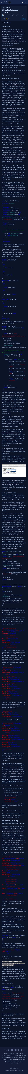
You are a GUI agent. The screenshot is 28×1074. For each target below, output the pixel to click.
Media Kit (4, 1055)
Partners (8, 1055)
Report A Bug (5, 1057)
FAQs (9, 1057)
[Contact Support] (24, 1050)
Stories (24, 1057)
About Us (6, 1053)
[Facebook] (4, 1050)
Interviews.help (8, 1061)
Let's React (15, 1059)
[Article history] (12, 15)
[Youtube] (12, 1050)
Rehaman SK (7, 15)
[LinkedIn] (9, 1050)
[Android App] (18, 1050)
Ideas (25, 1055)
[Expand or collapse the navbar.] (2, 2)
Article (23, 18)
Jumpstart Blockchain (18, 1061)
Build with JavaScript (14, 1063)
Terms (23, 1053)
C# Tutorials (14, 1055)
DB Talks (10, 1059)
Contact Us (11, 1053)
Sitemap (20, 1057)
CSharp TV (5, 1059)
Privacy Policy (18, 1053)
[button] (25, 2)
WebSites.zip (7, 22)
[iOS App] (21, 1050)
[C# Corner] (6, 2)
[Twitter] (6, 1050)
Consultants (20, 1055)
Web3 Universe (21, 1059)
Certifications (14, 1057)
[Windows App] (16, 1050)
